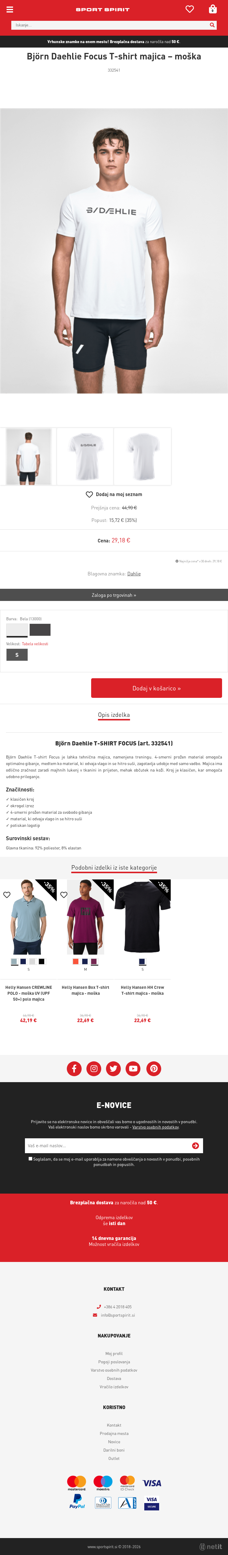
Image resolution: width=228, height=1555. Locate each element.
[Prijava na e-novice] (195, 1145)
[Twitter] (113, 1068)
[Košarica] (211, 9)
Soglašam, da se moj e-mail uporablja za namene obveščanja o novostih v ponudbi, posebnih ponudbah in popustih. (116, 1161)
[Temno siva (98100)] (40, 630)
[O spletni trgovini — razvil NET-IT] (211, 1547)
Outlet (114, 1458)
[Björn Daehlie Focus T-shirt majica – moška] (114, 251)
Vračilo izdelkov (114, 1386)
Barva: (24, 618)
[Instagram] (93, 1068)
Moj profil (114, 1353)
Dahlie (134, 573)
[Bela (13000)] (17, 630)
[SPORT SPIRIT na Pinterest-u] (153, 1068)
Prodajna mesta (114, 1433)
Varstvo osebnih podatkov (155, 1126)
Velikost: (27, 643)
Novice (114, 1441)
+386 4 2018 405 (118, 1306)
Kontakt (114, 1424)
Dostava (114, 1378)
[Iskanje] (212, 25)
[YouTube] (133, 1068)
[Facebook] (74, 1068)
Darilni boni (114, 1449)
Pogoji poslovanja (114, 1361)
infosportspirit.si (117, 1315)
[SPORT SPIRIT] (102, 9)
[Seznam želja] (190, 10)
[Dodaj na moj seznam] (6, 896)
